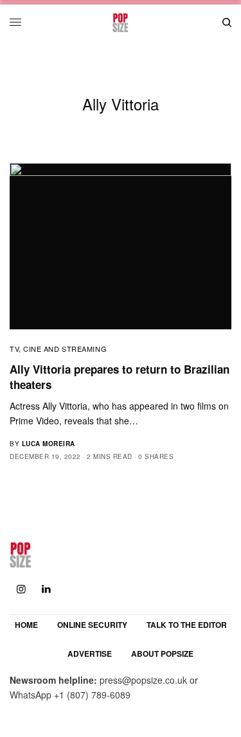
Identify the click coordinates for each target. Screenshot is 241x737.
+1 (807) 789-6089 (92, 694)
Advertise (89, 653)
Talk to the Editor (187, 624)
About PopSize (162, 653)
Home (26, 624)
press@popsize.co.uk (143, 679)
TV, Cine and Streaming (58, 348)
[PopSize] (120, 22)
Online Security (92, 624)
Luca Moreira (48, 443)
